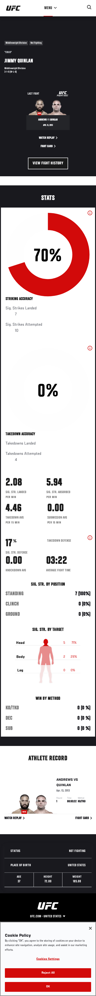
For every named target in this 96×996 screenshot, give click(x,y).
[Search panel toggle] (89, 7)
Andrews (64, 780)
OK (48, 986)
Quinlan (63, 785)
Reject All (48, 973)
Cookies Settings (48, 959)
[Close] (90, 928)
